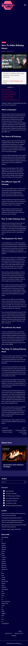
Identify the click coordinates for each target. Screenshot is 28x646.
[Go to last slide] (4, 458)
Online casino (5, 603)
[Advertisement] (14, 25)
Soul (3, 619)
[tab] (11, 471)
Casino (3, 555)
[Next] (24, 458)
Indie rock (4, 587)
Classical (4, 557)
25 (2, 539)
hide (13, 87)
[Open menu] (24, 5)
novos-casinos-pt (6, 601)
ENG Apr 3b (4, 569)
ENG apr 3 (4, 567)
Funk (3, 575)
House (3, 585)
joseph (4, 51)
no (2, 599)
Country (4, 559)
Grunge (3, 579)
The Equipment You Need (8, 96)
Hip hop (3, 583)
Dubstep (4, 42)
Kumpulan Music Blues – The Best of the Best (7, 430)
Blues (3, 553)
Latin (3, 595)
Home (19, 631)
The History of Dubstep (7, 91)
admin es (4, 543)
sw (2, 621)
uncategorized (5, 623)
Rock (3, 615)
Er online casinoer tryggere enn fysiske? (11, 529)
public (3, 611)
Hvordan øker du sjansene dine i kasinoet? (12, 518)
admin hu (4, 549)
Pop (3, 609)
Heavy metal (5, 581)
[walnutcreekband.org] (8, 5)
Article (3, 551)
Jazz (3, 591)
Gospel (3, 577)
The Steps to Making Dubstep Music (10, 99)
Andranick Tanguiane (15, 81)
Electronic (4, 565)
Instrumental (5, 589)
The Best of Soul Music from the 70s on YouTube (20, 431)
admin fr (4, 545)
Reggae (3, 613)
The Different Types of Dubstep (9, 92)
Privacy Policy (19, 633)
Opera (3, 605)
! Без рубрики (5, 537)
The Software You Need (7, 98)
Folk (3, 573)
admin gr (4, 547)
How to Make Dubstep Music (9, 94)
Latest (3, 593)
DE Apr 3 (4, 561)
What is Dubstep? (6, 89)
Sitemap (14, 635)
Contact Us (8, 633)
